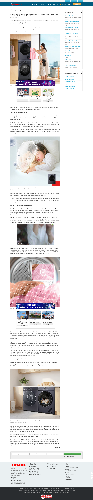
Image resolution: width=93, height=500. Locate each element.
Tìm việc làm (34, 4)
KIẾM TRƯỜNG (73, 1)
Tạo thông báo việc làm (35, 473)
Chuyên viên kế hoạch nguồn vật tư (72, 46)
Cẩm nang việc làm (51, 4)
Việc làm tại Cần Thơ (70, 88)
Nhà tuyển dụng (77, 4)
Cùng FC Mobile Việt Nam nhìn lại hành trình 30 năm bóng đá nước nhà (26, 29)
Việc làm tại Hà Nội (69, 79)
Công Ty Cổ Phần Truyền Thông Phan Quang (28, 490)
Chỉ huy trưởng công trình (70, 65)
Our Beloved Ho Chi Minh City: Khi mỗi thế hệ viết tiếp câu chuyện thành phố (27, 27)
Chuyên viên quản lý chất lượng (72, 21)
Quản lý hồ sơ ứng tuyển (35, 469)
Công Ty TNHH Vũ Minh (69, 52)
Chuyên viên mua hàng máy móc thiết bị (72, 34)
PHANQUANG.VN (52, 466)
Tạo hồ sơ (42, 4)
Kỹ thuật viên (68, 59)
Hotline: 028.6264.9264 (16, 1)
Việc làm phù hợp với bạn (35, 474)
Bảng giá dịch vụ (34, 476)
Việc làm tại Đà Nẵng (70, 81)
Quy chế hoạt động (16, 480)
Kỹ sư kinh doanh (68, 55)
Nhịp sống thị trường (15, 10)
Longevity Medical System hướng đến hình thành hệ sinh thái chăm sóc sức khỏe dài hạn (29, 31)
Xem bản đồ (67, 477)
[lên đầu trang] (92, 475)
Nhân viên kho (68, 51)
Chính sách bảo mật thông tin (18, 482)
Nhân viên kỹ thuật (69, 15)
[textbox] (20, 454)
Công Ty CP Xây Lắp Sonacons (71, 67)
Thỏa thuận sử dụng (16, 479)
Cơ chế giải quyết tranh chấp (18, 483)
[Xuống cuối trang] (92, 478)
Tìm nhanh (73, 453)
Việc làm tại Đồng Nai (70, 86)
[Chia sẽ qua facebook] (92, 473)
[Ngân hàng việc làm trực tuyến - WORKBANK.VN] (16, 4)
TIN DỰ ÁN (67, 1)
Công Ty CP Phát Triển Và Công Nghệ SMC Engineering (73, 18)
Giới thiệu (14, 477)
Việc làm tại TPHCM (69, 77)
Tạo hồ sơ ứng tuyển (34, 468)
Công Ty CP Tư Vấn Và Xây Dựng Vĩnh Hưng (72, 24)
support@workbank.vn (70, 474)
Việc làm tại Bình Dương (70, 84)
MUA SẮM (80, 1)
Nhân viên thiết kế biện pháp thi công (73, 40)
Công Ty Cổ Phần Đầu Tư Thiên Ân (71, 48)
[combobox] (37, 454)
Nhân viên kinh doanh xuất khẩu (72, 27)
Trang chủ (25, 1)
